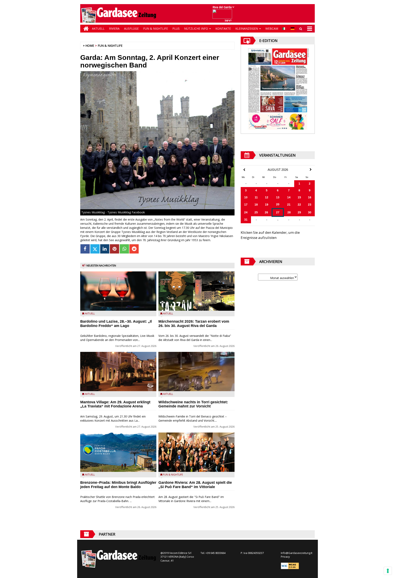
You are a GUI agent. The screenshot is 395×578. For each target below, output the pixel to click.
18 (256, 204)
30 (309, 212)
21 (288, 204)
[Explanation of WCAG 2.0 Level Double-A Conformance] (290, 565)
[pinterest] (114, 249)
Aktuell (98, 28)
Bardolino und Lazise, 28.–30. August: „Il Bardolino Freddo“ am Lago (116, 323)
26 (266, 212)
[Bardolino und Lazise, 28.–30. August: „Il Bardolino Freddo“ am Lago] (118, 291)
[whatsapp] (124, 249)
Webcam (271, 28)
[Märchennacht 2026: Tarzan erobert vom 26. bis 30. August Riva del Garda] (196, 291)
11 (256, 197)
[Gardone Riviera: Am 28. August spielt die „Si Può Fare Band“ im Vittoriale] (196, 452)
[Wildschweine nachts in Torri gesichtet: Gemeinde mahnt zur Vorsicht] (196, 371)
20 (277, 204)
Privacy (285, 556)
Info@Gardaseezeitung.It (296, 553)
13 (277, 197)
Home (89, 46)
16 (309, 197)
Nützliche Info (196, 28)
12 (266, 197)
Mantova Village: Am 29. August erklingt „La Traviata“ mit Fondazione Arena (115, 404)
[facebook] (85, 249)
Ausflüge (131, 28)
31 (245, 219)
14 (288, 197)
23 (309, 204)
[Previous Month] (244, 169)
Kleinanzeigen (247, 28)
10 (245, 197)
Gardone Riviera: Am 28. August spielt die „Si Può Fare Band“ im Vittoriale (195, 484)
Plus (176, 28)
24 (245, 212)
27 (277, 212)
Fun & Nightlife (155, 28)
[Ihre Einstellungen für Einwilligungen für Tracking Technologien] (388, 571)
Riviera (114, 28)
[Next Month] (311, 169)
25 (256, 212)
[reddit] (134, 249)
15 (299, 197)
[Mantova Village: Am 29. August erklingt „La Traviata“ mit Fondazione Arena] (118, 371)
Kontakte (223, 28)
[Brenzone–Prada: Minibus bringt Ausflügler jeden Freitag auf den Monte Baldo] (118, 452)
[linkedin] (104, 249)
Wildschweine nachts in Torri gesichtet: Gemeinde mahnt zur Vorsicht (193, 404)
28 (289, 212)
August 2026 (278, 169)
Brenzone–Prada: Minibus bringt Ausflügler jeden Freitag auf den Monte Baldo (118, 484)
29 (299, 212)
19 (266, 204)
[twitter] (95, 249)
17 (245, 204)
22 (299, 204)
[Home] (85, 29)
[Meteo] (223, 16)
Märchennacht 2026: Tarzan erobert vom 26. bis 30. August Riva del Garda (193, 323)
